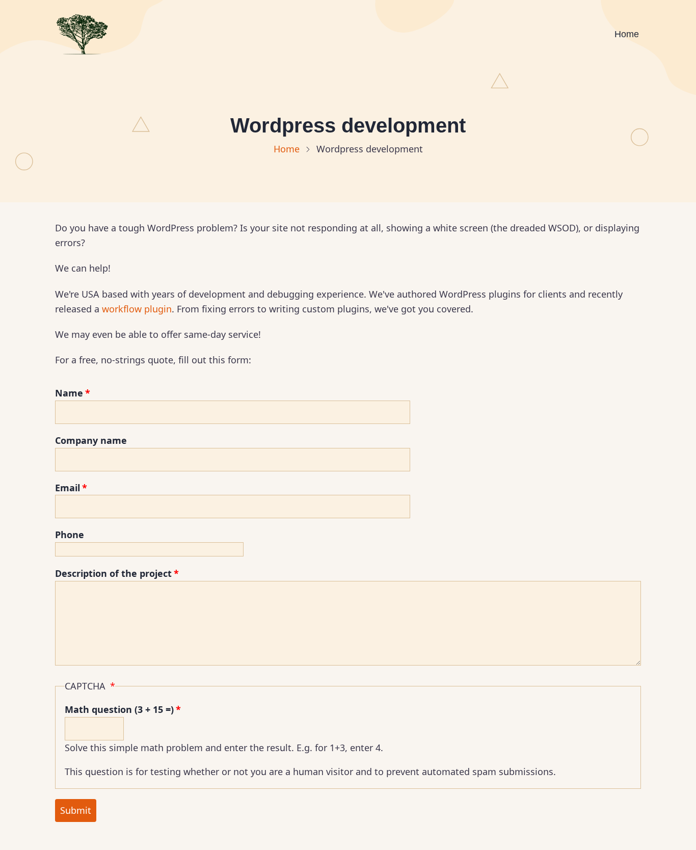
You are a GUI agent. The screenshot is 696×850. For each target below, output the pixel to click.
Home (626, 34)
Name (69, 393)
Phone (69, 534)
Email (67, 488)
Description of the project (113, 573)
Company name (91, 440)
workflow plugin (137, 309)
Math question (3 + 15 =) (119, 709)
